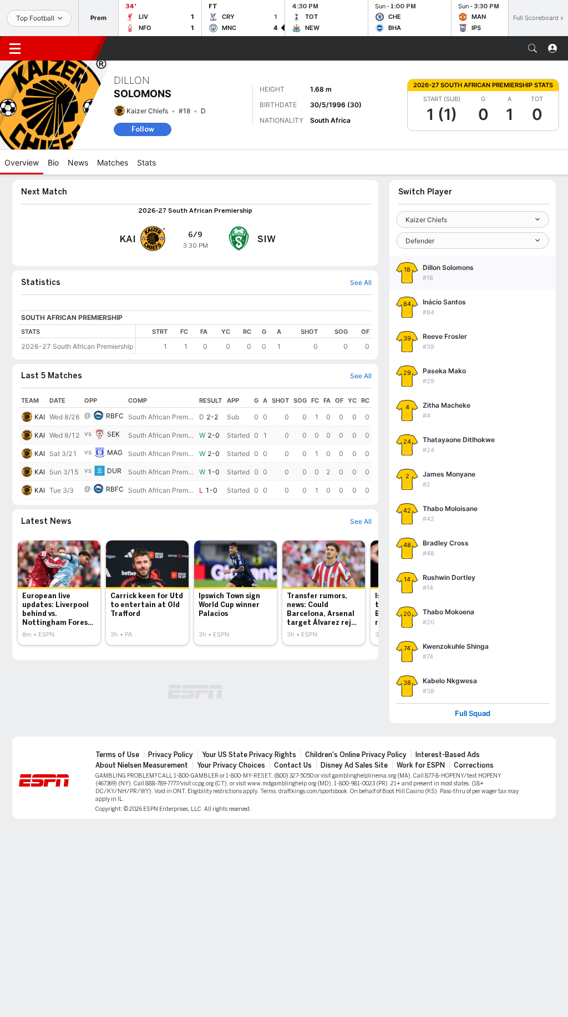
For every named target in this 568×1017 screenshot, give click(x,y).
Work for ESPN (421, 765)
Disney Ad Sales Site (354, 765)
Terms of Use (117, 755)
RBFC (115, 416)
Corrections (474, 765)
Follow (142, 129)
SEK (113, 434)
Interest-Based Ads (447, 755)
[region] (254, 339)
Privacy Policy (170, 755)
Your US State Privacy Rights (249, 755)
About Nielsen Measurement (141, 765)
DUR (114, 471)
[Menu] (15, 48)
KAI (39, 417)
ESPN (65, 48)
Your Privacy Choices (231, 765)
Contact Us (293, 765)
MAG (115, 452)
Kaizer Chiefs (147, 111)
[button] (532, 48)
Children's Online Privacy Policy (356, 755)
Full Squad (472, 713)
